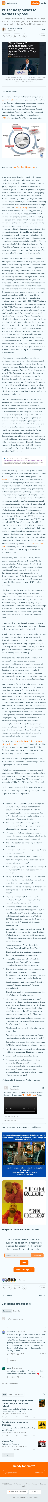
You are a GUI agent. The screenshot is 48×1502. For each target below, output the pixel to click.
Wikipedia (6, 118)
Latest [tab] (10, 1394)
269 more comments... (10, 1383)
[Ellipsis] (45, 1331)
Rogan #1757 (7, 479)
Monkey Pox (7, 1441)
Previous (9, 1295)
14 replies (12, 1360)
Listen (43, 29)
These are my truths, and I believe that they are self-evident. (18, 1429)
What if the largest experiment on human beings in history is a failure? (17, 1403)
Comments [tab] (7, 1311)
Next (40, 1295)
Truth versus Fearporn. (10, 1444)
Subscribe (35, 3)
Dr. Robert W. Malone (14, 28)
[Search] (44, 1394)
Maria (9, 1368)
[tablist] (11, 1311)
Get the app (35, 1492)
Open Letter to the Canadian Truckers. (15, 1423)
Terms (34, 1484)
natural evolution (8, 99)
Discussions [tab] (19, 1394)
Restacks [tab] (16, 1311)
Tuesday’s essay (20, 207)
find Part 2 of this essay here (24, 167)
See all (6, 1455)
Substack (13, 1497)
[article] (24, 1408)
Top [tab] (4, 1394)
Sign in (43, 3)
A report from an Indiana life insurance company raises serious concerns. (17, 1410)
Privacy (28, 1484)
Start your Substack (18, 1492)
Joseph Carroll (12, 1331)
